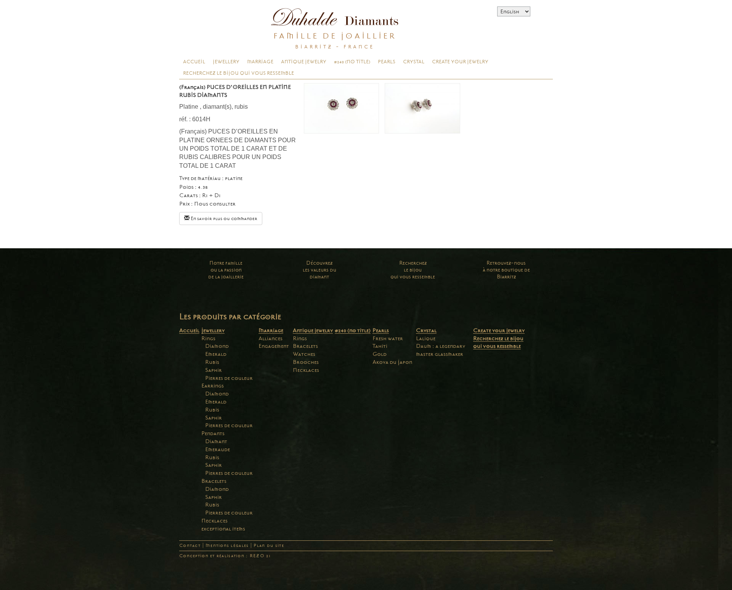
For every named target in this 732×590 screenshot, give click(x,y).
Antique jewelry (303, 61)
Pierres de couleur (229, 378)
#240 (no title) (352, 61)
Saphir (213, 370)
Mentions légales (227, 545)
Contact (190, 545)
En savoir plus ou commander (223, 218)
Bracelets (213, 481)
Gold (379, 354)
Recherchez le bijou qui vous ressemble (238, 73)
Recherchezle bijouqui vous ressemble (412, 270)
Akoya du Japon (392, 362)
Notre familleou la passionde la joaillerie (226, 270)
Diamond (217, 346)
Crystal (413, 61)
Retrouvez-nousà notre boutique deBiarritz (506, 270)
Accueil (194, 61)
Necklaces (214, 521)
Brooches (306, 362)
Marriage (260, 61)
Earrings (212, 386)
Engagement (273, 346)
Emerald (215, 354)
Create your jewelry (460, 61)
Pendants (213, 433)
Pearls (386, 61)
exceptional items (223, 529)
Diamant (216, 441)
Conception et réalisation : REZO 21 (225, 555)
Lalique (425, 338)
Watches (304, 354)
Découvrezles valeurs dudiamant (319, 270)
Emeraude (217, 449)
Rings (208, 338)
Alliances (270, 338)
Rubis (212, 362)
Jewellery (226, 61)
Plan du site (269, 545)
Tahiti (379, 346)
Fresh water (387, 338)
